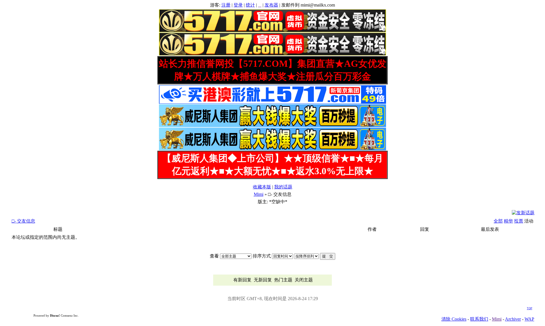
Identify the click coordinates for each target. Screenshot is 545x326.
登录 (238, 5)
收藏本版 (262, 186)
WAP (529, 319)
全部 (498, 221)
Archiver (513, 319)
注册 (225, 5)
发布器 (271, 5)
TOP (529, 308)
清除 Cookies (453, 319)
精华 (508, 221)
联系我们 (479, 319)
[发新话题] (523, 212)
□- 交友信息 (23, 221)
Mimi (258, 194)
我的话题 (283, 186)
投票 (518, 221)
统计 (250, 5)
